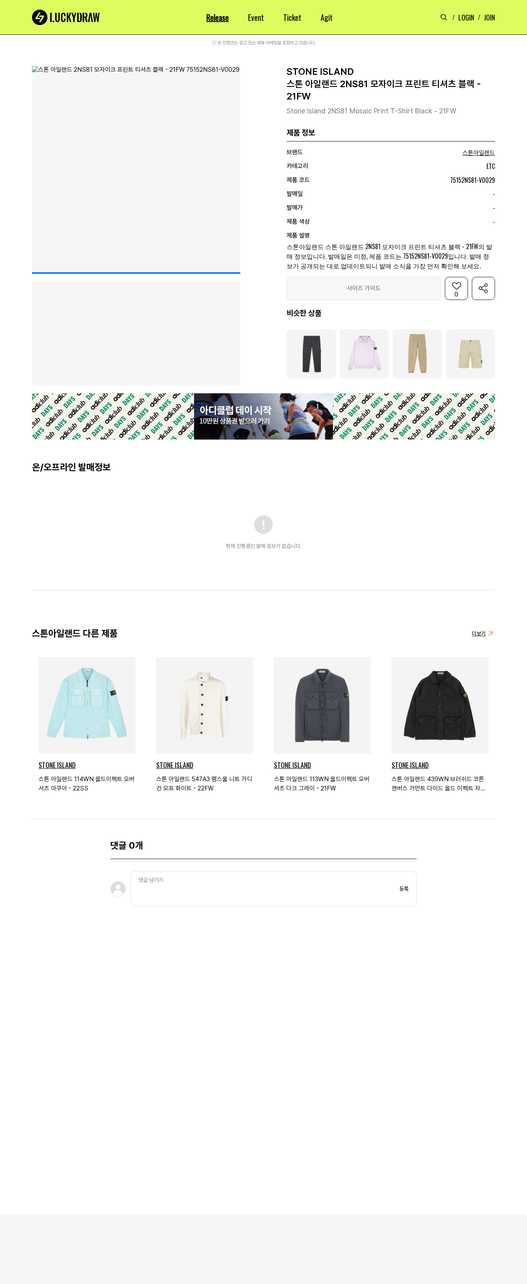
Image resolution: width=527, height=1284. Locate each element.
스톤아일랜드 (479, 153)
